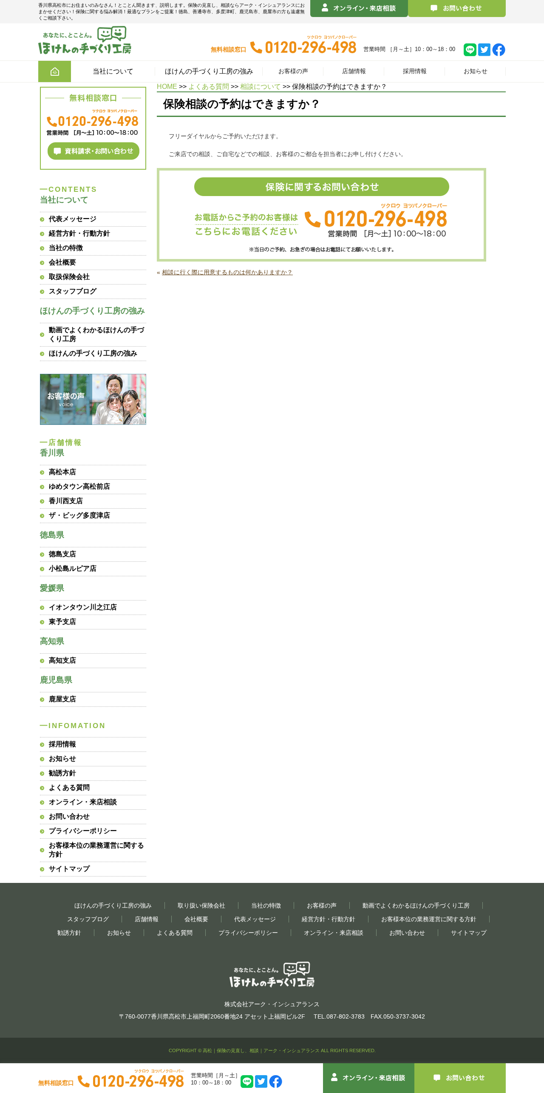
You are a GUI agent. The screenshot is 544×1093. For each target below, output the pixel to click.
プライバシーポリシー (83, 830)
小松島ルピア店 (72, 568)
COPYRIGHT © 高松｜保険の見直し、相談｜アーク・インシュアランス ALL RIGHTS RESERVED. (272, 1050)
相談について (260, 86)
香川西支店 (66, 500)
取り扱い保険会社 (201, 905)
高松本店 (62, 471)
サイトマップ (69, 868)
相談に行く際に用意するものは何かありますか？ (227, 272)
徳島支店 (62, 554)
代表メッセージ (72, 218)
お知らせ (475, 71)
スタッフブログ (72, 291)
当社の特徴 (66, 247)
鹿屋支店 (62, 699)
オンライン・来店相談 (83, 802)
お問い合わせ (69, 816)
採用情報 (415, 71)
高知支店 (62, 660)
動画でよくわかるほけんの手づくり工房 (416, 905)
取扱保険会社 (69, 276)
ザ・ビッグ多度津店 (79, 515)
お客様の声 (293, 71)
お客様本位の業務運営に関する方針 (428, 919)
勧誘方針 (62, 773)
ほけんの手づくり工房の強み (93, 353)
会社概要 (62, 262)
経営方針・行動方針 (79, 233)
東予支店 (62, 621)
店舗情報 (354, 71)
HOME (167, 86)
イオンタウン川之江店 (83, 607)
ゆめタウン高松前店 (79, 486)
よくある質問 (208, 86)
